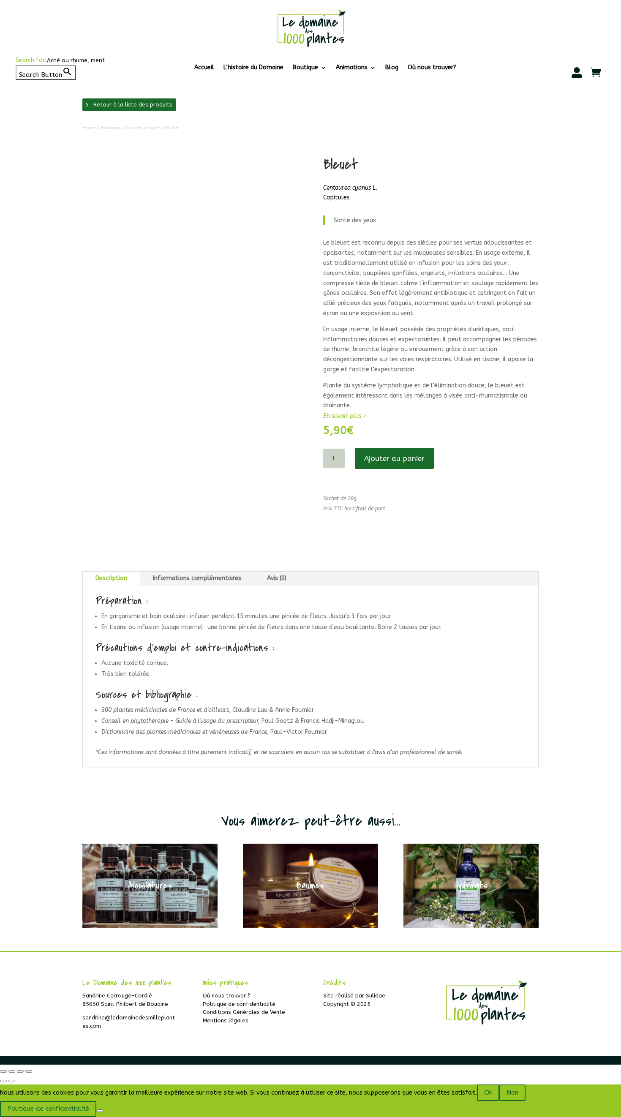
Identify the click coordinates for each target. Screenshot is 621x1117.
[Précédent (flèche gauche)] (3, 1081)
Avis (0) (276, 578)
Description (111, 578)
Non (512, 1092)
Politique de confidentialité (239, 1004)
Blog (391, 68)
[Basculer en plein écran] (11, 1071)
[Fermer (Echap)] (28, 1071)
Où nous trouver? (432, 68)
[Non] (99, 1110)
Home (89, 128)
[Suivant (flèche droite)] (11, 1081)
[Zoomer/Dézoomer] (3, 1071)
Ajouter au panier (394, 458)
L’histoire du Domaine (253, 68)
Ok (488, 1092)
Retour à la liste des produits (132, 104)
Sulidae (375, 995)
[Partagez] (20, 1071)
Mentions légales (225, 1020)
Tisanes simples (143, 128)
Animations (352, 68)
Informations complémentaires (197, 578)
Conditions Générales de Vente (244, 1012)
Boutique (305, 68)
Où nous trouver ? (226, 995)
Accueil (204, 68)
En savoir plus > (344, 416)
